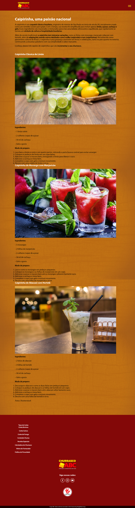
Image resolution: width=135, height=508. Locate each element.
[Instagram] (67, 480)
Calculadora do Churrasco (23, 445)
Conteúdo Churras (23, 438)
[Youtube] (72, 480)
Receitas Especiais (23, 441)
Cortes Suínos (23, 431)
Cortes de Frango (23, 434)
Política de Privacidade (22, 452)
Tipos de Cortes (23, 425)
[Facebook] (63, 480)
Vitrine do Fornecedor (23, 449)
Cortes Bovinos (23, 427)
